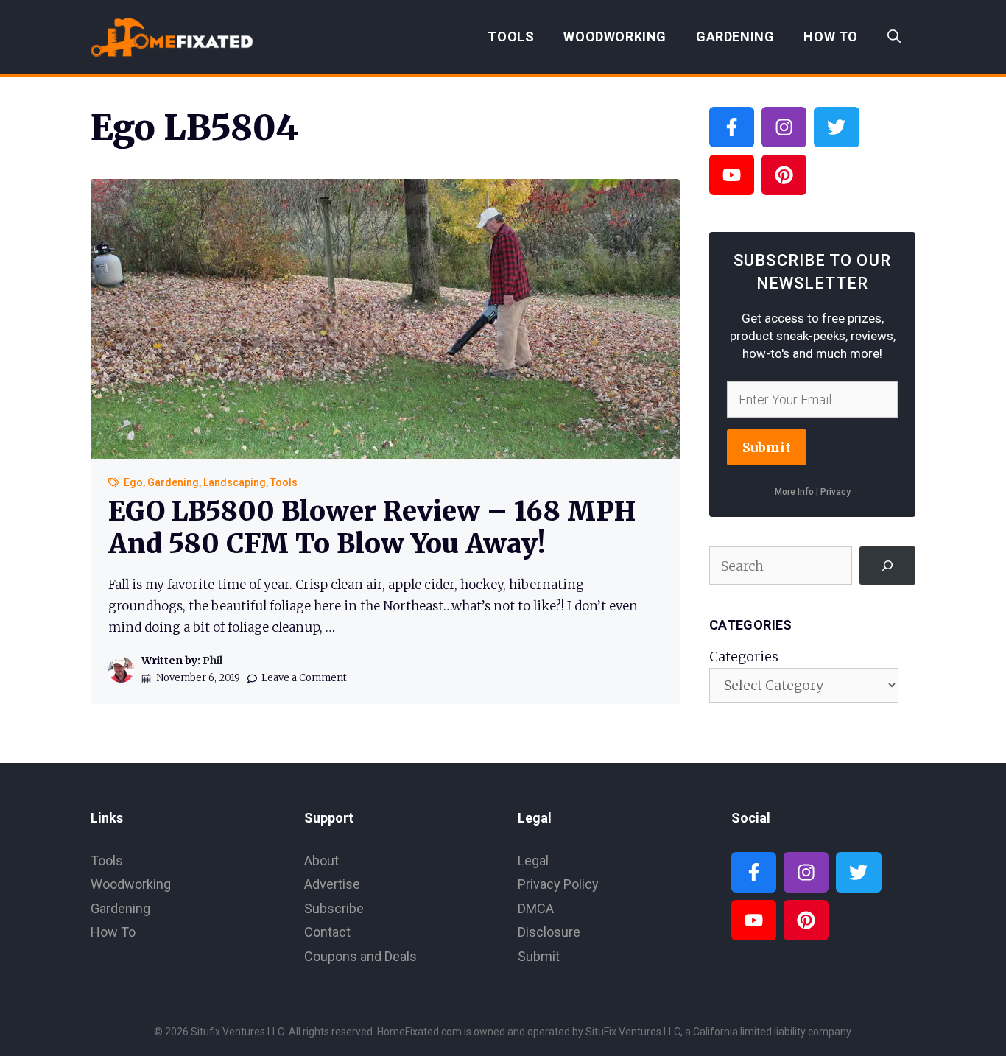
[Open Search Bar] (894, 37)
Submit (766, 447)
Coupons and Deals (360, 956)
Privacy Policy (558, 884)
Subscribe (334, 908)
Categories (743, 656)
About (321, 860)
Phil (212, 660)
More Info (794, 492)
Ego (133, 482)
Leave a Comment (304, 678)
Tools (511, 36)
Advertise (332, 884)
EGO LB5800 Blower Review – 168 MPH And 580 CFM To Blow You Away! (372, 527)
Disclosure (549, 932)
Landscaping (234, 482)
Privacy (835, 492)
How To (830, 36)
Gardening (735, 36)
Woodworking (614, 36)
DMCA (536, 908)
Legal (533, 860)
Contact (327, 932)
